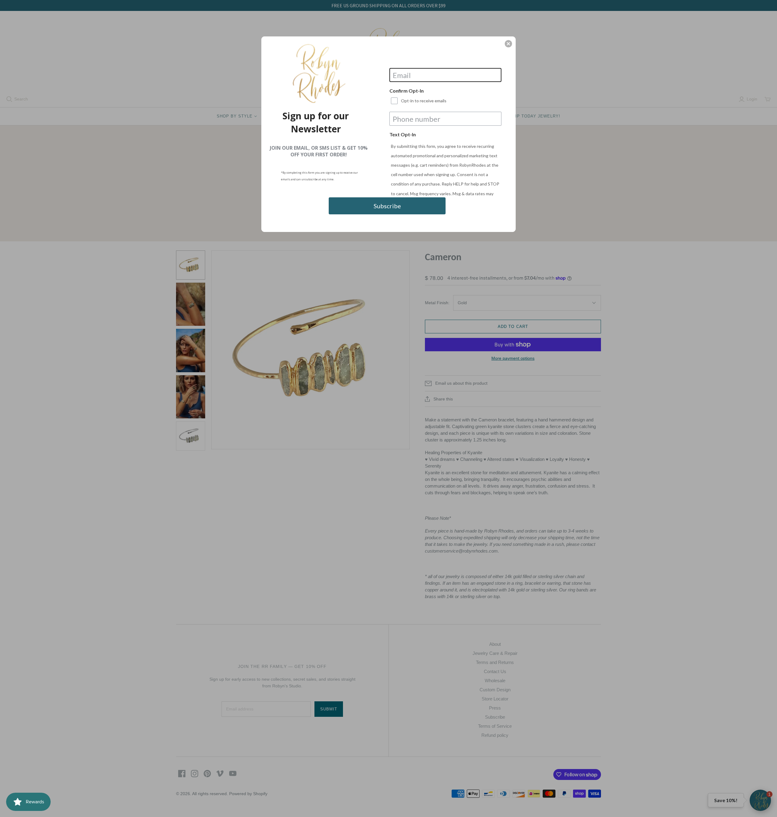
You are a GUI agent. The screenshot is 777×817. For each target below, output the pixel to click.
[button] (508, 43)
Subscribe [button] (387, 205)
